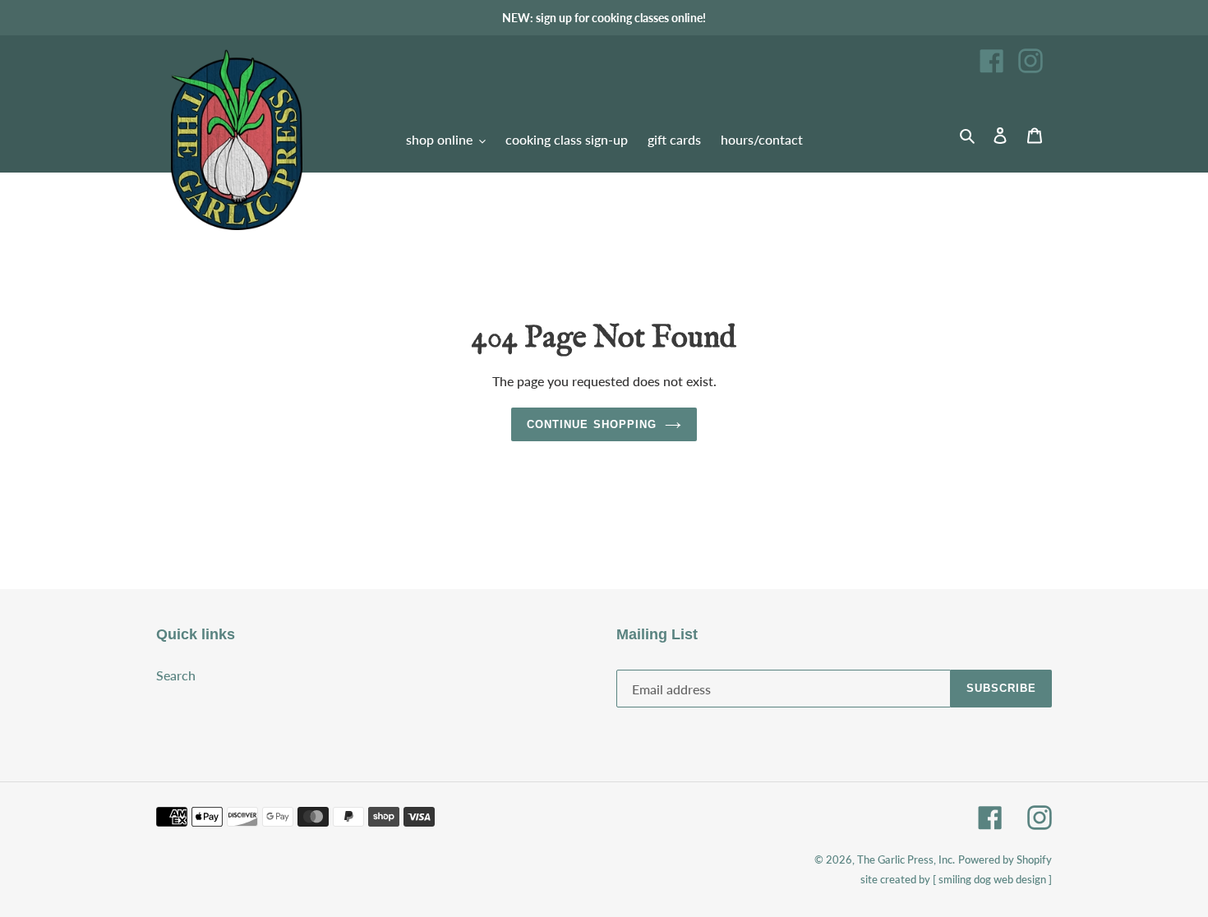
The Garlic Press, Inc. (906, 859)
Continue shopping (592, 424)
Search (176, 675)
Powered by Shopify (1005, 859)
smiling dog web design (992, 879)
